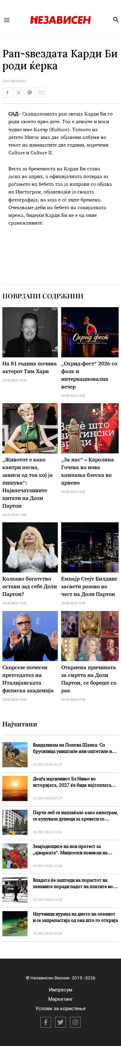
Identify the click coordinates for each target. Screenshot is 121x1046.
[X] (60, 1022)
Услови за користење (60, 1009)
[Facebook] (45, 1022)
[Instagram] (75, 1022)
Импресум (60, 990)
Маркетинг (60, 999)
